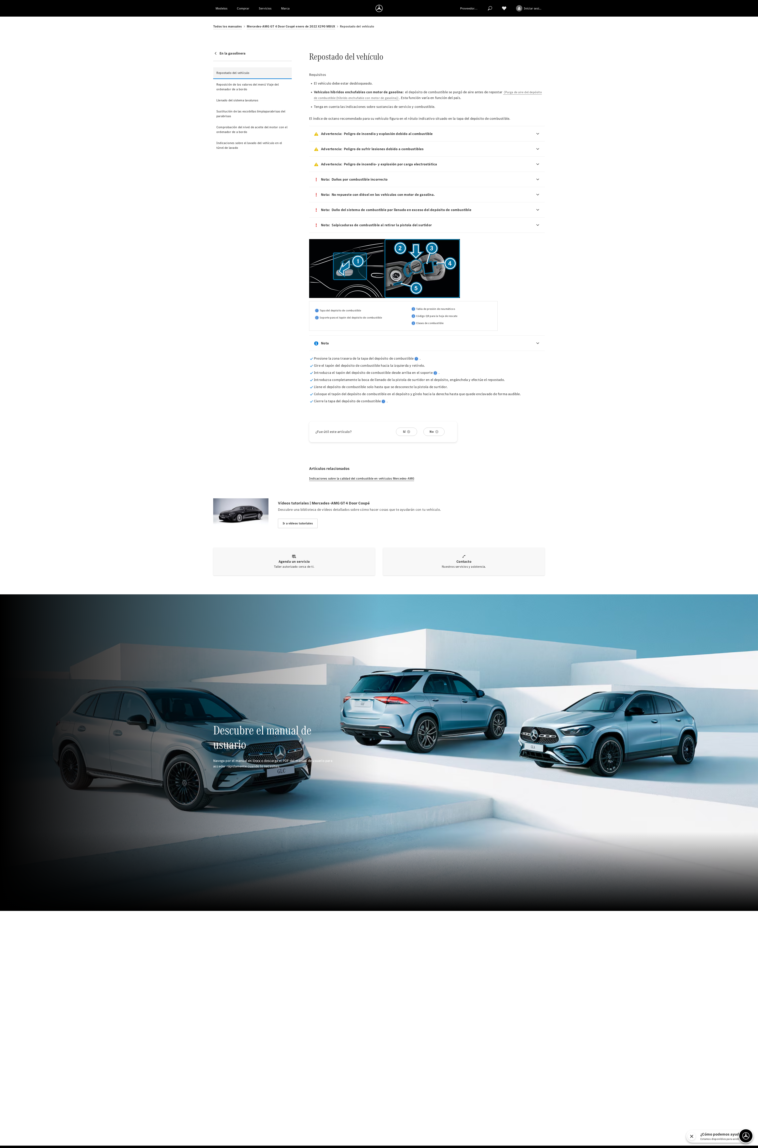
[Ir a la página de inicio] (379, 8)
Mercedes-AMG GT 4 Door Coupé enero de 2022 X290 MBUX (291, 26)
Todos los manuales (227, 26)
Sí (404, 432)
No (431, 432)
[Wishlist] (504, 8)
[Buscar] (490, 8)
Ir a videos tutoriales (298, 523)
